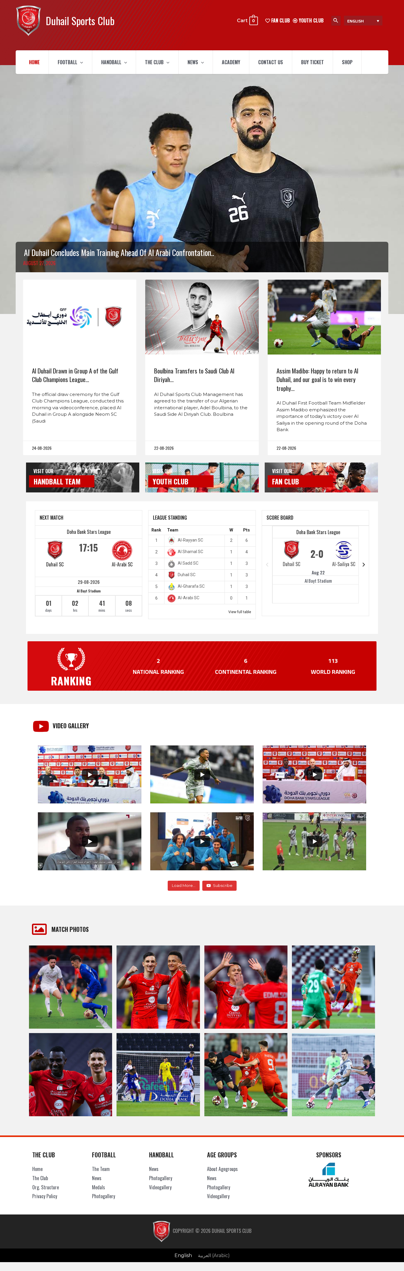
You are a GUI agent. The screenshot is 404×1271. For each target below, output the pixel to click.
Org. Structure (45, 1187)
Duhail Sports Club (80, 20)
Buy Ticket (312, 62)
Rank (156, 530)
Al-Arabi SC (122, 564)
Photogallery (103, 1196)
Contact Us (270, 62)
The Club (154, 62)
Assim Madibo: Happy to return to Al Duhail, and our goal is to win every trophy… (317, 379)
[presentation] (80, 62)
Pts (246, 530)
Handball (111, 62)
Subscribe (222, 885)
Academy (231, 62)
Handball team (57, 481)
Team (172, 530)
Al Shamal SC (190, 551)
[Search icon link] (336, 21)
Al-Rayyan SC (190, 540)
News (193, 62)
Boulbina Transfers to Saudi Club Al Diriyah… (194, 375)
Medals (98, 1187)
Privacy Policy (44, 1196)
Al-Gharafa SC (191, 586)
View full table (239, 612)
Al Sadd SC (188, 563)
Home (34, 62)
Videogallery (160, 1187)
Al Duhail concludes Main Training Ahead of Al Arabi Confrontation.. (119, 252)
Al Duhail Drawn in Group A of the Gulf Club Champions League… (75, 375)
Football (67, 62)
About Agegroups (222, 1168)
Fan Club (285, 481)
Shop (347, 62)
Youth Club (311, 20)
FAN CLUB (280, 20)
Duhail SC (55, 564)
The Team (101, 1168)
